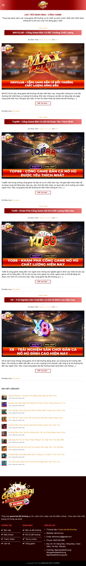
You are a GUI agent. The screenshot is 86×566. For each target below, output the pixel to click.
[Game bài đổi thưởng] (43, 5)
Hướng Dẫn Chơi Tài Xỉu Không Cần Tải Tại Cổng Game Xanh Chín (36, 432)
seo (56, 40)
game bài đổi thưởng (19, 516)
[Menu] (3, 5)
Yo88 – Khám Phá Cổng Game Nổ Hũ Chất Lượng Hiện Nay (43, 210)
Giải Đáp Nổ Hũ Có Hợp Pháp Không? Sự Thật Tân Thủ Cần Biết (36, 440)
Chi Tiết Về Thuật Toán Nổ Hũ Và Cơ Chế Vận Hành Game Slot (35, 418)
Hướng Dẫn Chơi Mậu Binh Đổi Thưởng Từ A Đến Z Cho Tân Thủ (36, 454)
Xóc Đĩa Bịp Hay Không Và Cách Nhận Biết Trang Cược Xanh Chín (36, 410)
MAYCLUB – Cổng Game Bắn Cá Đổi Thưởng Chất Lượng (43, 32)
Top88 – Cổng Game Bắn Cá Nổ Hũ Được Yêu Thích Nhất (43, 121)
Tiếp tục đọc (43, 103)
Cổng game (43, 28)
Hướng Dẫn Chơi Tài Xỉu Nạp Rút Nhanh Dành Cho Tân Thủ (34, 425)
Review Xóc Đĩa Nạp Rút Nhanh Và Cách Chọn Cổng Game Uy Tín (36, 403)
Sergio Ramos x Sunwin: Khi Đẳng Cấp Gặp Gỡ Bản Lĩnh (32, 396)
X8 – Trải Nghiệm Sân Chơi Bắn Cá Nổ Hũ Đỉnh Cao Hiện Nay (43, 300)
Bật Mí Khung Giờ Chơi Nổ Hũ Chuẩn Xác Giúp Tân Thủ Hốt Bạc (35, 447)
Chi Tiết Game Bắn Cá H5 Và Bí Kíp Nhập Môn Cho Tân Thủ (34, 462)
